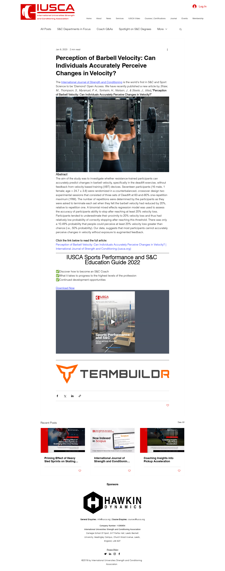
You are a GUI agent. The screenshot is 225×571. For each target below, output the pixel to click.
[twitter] (105, 553)
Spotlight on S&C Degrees (135, 29)
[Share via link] (79, 395)
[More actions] (167, 49)
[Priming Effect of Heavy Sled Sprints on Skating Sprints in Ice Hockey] (63, 440)
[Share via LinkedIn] (72, 395)
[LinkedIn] (110, 553)
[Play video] (112, 322)
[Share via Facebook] (57, 395)
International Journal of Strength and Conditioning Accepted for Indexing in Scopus (111, 459)
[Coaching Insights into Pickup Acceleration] (162, 440)
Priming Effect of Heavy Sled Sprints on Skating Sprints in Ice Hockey (59, 459)
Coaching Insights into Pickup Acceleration (158, 459)
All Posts (46, 29)
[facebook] (119, 553)
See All (181, 422)
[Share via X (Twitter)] (64, 395)
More (160, 29)
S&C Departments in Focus (74, 29)
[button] (99, 18)
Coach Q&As (105, 29)
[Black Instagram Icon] (114, 553)
